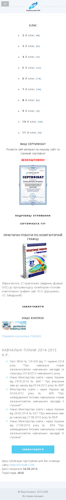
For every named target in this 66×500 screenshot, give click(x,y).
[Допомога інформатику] (14, 329)
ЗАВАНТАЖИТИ (33, 306)
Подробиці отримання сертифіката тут (33, 219)
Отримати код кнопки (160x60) (21, 336)
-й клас (31, 35)
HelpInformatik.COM (22, 465)
